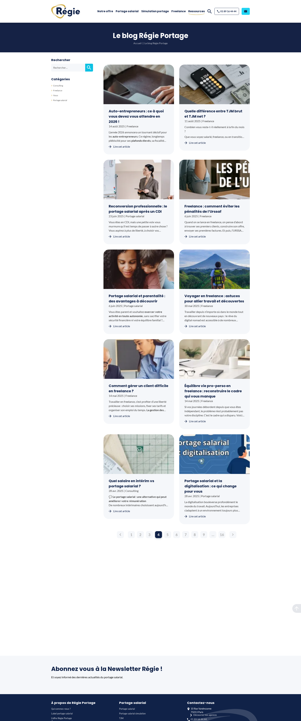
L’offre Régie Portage (61, 718)
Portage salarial (127, 11)
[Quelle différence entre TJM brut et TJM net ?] (214, 84)
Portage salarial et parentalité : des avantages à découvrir (137, 298)
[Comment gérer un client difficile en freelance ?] (138, 359)
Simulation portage (155, 11)
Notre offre (105, 11)
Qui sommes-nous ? (61, 708)
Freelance (178, 11)
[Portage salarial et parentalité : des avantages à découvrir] (138, 269)
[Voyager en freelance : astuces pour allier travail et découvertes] (214, 269)
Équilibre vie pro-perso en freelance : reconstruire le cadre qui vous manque (213, 391)
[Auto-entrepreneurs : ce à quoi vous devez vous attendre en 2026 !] (138, 84)
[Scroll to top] (296, 608)
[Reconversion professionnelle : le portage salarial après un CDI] (138, 179)
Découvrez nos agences (205, 714)
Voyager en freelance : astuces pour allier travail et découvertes (214, 298)
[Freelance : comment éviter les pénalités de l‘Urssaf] (214, 179)
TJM (121, 718)
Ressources (196, 11)
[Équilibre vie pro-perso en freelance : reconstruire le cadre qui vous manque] (214, 359)
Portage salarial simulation (132, 713)
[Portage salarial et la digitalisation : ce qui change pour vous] (214, 454)
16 (222, 535)
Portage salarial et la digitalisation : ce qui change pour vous (210, 486)
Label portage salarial (62, 713)
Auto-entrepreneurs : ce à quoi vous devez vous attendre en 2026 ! (136, 116)
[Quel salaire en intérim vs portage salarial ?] (138, 454)
